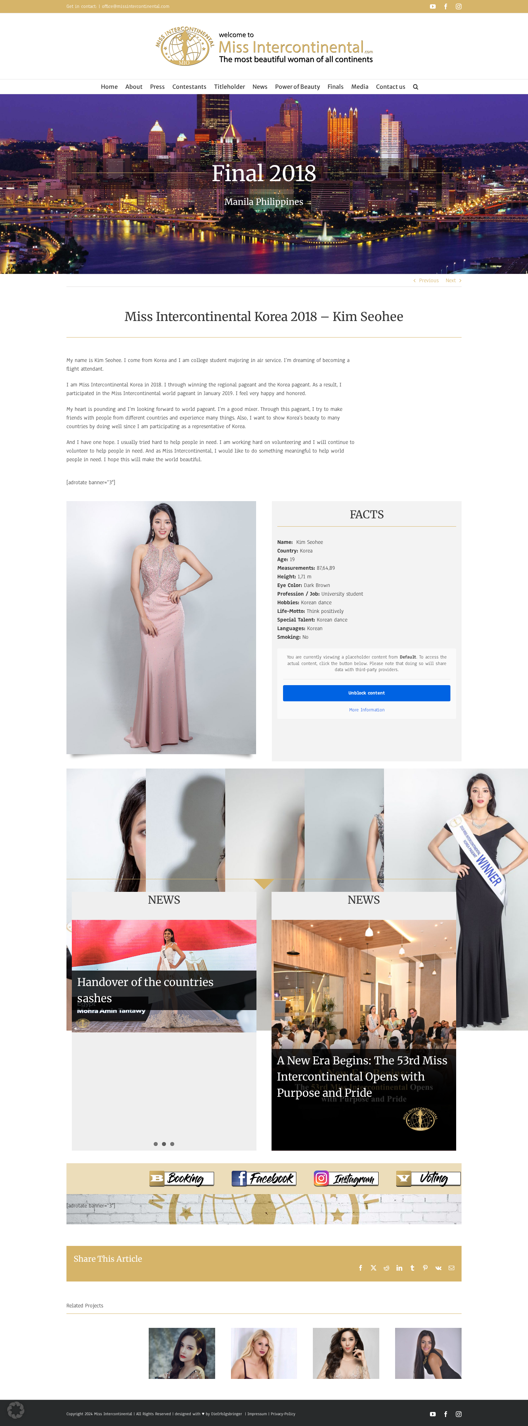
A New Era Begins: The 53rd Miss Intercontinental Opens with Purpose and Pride (362, 1077)
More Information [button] (367, 710)
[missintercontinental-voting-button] (428, 1173)
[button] (415, 86)
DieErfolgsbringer (226, 1414)
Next (451, 280)
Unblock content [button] (366, 693)
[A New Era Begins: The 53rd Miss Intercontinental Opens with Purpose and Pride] (364, 1035)
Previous (429, 280)
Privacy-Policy (283, 1414)
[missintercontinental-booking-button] (181, 1173)
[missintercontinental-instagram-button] (346, 1173)
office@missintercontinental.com (136, 6)
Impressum (256, 1414)
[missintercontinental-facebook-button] (264, 1173)
